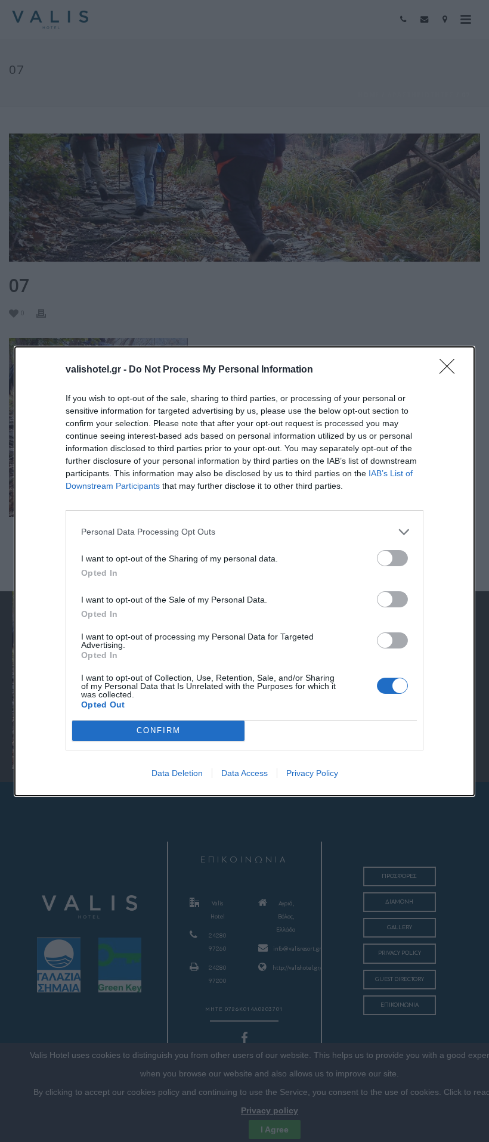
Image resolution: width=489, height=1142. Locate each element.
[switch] (392, 558)
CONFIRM (159, 730)
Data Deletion (177, 773)
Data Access (244, 773)
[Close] (451, 370)
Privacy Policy (312, 773)
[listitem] (244, 532)
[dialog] (244, 571)
